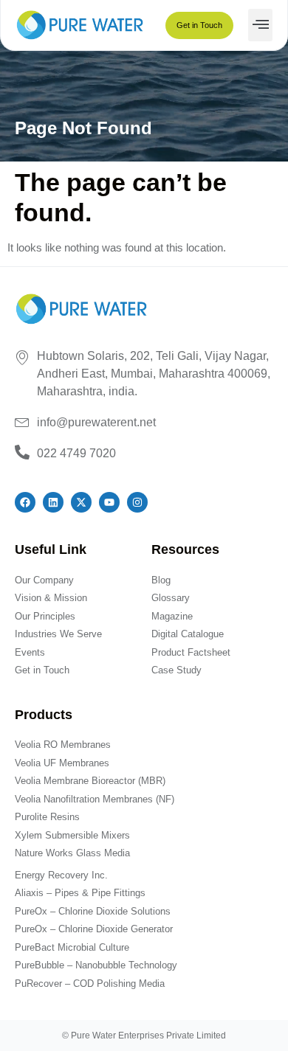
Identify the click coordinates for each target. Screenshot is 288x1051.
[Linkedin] (53, 502)
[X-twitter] (81, 502)
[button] (260, 25)
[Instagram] (137, 502)
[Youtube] (109, 502)
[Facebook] (25, 502)
